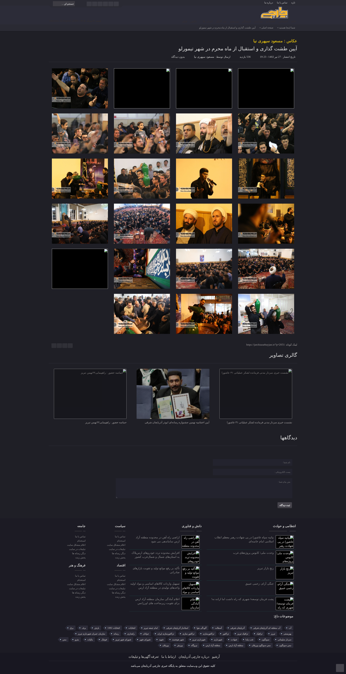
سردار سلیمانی (284, 639)
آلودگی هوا (201, 628)
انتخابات (131, 628)
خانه (293, 21)
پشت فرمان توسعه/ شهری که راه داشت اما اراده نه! (242, 599)
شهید (161, 639)
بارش (96, 628)
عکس (193, 21)
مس (64, 639)
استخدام (121, 540)
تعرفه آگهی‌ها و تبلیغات (144, 656)
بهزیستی (287, 634)
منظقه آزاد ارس (213, 645)
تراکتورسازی (208, 634)
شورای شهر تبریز (123, 639)
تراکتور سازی (188, 634)
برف (84, 628)
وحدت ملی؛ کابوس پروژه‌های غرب (253, 552)
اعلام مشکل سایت (116, 545)
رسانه (116, 634)
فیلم (184, 21)
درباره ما (268, 2)
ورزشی (234, 21)
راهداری (131, 634)
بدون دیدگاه (178, 56)
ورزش (180, 645)
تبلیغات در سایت (117, 549)
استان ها (208, 21)
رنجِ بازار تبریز (265, 568)
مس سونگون (285, 645)
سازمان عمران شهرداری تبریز (91, 634)
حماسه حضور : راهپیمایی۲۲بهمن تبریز (106, 422)
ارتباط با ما (168, 656)
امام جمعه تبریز (151, 628)
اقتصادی (270, 21)
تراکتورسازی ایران (165, 634)
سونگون (265, 639)
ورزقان (165, 645)
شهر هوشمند (178, 639)
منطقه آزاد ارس (236, 645)
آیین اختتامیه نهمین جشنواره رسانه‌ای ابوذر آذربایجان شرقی (177, 422)
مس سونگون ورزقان (261, 645)
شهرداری (218, 639)
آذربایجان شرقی (237, 628)
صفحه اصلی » (266, 27)
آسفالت (218, 628)
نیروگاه (194, 645)
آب (290, 628)
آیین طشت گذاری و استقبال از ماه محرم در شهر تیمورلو (237, 48)
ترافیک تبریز (242, 634)
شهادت (234, 639)
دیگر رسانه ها (118, 553)
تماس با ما (282, 2)
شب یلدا (249, 639)
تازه (293, 2)
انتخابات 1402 (114, 628)
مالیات (90, 639)
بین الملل (221, 21)
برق (71, 628)
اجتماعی (283, 21)
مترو (77, 639)
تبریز (273, 634)
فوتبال (104, 639)
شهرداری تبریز (198, 639)
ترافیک (259, 634)
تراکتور (226, 634)
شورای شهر (145, 639)
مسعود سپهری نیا (204, 56)
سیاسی (258, 21)
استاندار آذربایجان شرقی (177, 628)
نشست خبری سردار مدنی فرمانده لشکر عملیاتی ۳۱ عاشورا (259, 422)
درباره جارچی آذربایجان (194, 656)
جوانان (146, 634)
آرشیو (216, 656)
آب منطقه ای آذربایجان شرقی (266, 628)
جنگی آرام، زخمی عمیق (259, 583)
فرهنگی (246, 21)
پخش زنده (120, 557)
